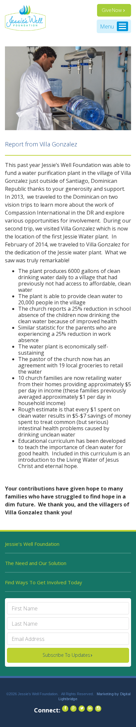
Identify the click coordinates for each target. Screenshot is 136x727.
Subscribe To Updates (66, 655)
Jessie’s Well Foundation (32, 544)
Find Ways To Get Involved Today (43, 582)
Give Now (112, 10)
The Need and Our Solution (35, 563)
